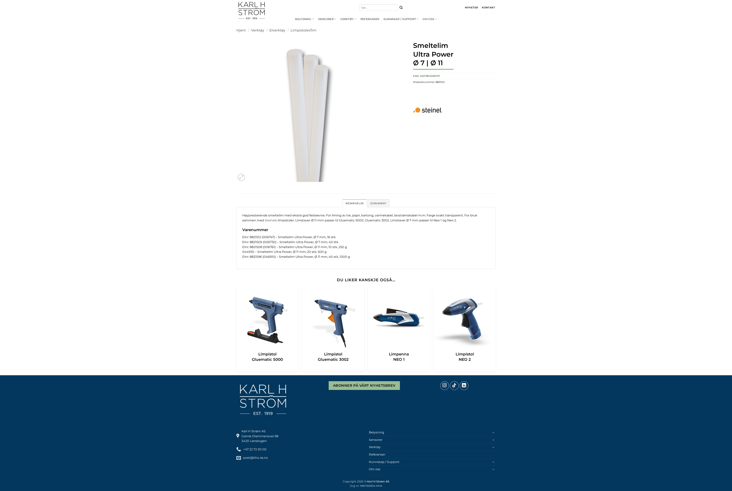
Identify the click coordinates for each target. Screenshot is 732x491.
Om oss (428, 19)
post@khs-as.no (255, 458)
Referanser (369, 19)
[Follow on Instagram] (444, 385)
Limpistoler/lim (303, 30)
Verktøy (347, 19)
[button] (241, 177)
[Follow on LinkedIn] (464, 385)
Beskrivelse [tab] (355, 203)
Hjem (241, 30)
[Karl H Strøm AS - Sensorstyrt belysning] (264, 10)
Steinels (271, 220)
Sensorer (326, 19)
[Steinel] (427, 110)
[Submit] (401, 8)
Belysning (303, 19)
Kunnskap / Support (400, 19)
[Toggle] (493, 432)
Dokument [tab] (378, 203)
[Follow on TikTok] (454, 385)
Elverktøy (277, 30)
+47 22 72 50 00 (254, 449)
